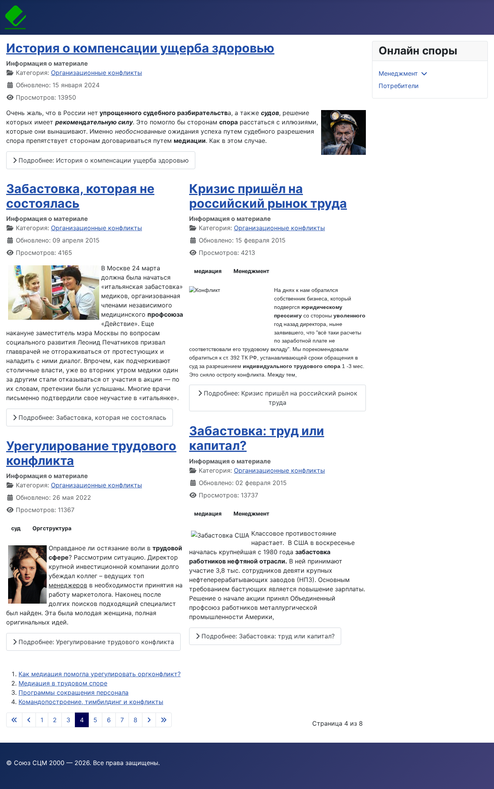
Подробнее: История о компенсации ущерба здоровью (103, 160)
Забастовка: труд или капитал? (256, 438)
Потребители (399, 86)
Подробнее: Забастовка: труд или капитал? (267, 636)
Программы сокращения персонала (74, 692)
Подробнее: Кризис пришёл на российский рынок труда (279, 397)
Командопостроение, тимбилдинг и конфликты (91, 702)
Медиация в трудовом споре (63, 683)
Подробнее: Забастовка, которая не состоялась (91, 417)
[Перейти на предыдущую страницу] (29, 720)
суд (15, 528)
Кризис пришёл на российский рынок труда (268, 196)
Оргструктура (51, 528)
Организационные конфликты (96, 72)
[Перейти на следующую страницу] (149, 720)
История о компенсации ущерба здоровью (140, 48)
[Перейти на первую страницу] (14, 720)
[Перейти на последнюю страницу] (164, 720)
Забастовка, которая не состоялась (80, 196)
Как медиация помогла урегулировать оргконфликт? (100, 674)
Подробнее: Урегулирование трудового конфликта (95, 642)
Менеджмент (251, 271)
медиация (208, 271)
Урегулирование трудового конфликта (91, 453)
